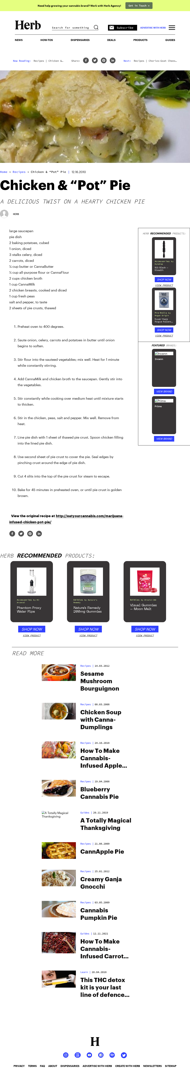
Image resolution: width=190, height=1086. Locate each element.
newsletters (152, 1065)
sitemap (170, 1065)
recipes (19, 172)
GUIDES (170, 40)
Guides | (86, 812)
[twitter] (95, 60)
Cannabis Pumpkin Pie (98, 914)
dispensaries (69, 1065)
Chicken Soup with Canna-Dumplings (100, 719)
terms (32, 1065)
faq (42, 1065)
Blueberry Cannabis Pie (99, 793)
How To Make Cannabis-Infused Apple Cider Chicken (101, 759)
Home (3, 172)
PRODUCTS (140, 40)
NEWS (19, 40)
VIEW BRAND (164, 391)
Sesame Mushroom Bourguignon (99, 681)
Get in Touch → (139, 5)
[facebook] (86, 60)
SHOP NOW (164, 279)
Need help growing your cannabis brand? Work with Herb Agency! (79, 5)
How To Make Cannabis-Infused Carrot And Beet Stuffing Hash (102, 949)
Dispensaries (80, 40)
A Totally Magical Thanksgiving (105, 824)
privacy (19, 1065)
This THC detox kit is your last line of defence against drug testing (102, 988)
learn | (85, 972)
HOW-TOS (46, 40)
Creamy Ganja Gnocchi (101, 883)
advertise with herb (153, 27)
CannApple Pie (102, 852)
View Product (164, 285)
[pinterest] (104, 60)
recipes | (87, 665)
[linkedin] (113, 60)
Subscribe (125, 27)
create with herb (127, 1065)
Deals (111, 40)
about (52, 1065)
